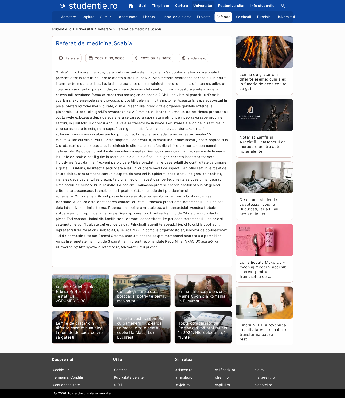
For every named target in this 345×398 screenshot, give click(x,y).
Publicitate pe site (129, 377)
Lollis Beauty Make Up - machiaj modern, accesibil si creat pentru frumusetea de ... (264, 269)
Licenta (149, 17)
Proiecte (204, 17)
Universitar (203, 6)
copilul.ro (222, 385)
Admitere (68, 17)
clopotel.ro (263, 385)
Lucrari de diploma (176, 17)
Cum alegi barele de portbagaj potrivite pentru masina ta (142, 296)
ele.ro (259, 370)
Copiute (88, 17)
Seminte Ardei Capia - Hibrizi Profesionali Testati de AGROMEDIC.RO (77, 293)
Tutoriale (264, 17)
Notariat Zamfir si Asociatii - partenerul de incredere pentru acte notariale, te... (263, 144)
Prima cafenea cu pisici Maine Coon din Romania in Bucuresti (201, 296)
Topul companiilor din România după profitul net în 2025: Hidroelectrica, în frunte (203, 330)
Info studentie (262, 6)
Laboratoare (127, 17)
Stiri (142, 6)
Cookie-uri (61, 370)
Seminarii (243, 17)
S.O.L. (119, 385)
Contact (120, 370)
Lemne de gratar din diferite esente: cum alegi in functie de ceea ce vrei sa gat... (264, 81)
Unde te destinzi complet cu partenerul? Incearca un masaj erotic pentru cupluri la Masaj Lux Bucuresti (141, 328)
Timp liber (160, 6)
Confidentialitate (66, 385)
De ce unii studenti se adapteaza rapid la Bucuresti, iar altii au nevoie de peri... (260, 206)
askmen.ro (183, 370)
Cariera (181, 6)
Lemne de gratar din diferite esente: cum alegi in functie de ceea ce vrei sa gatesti (80, 330)
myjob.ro (182, 385)
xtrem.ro (222, 377)
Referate (223, 17)
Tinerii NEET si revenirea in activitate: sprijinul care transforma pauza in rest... (264, 332)
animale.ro (183, 377)
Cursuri (106, 17)
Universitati (285, 17)
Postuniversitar (231, 6)
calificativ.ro (225, 370)
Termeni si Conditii (68, 377)
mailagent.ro (265, 377)
